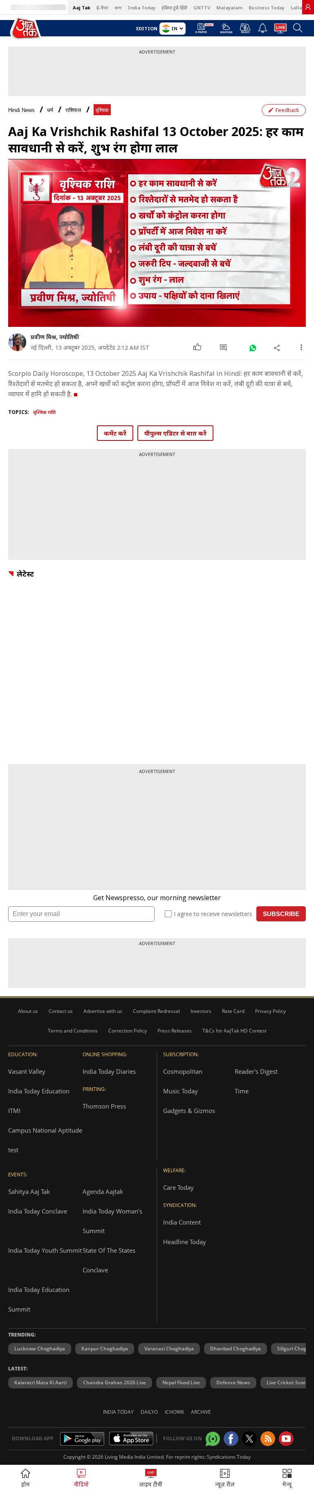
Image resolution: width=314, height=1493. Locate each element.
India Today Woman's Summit (112, 1221)
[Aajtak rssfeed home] (267, 1438)
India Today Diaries (109, 1071)
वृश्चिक (102, 110)
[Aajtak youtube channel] (286, 1438)
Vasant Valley (26, 1071)
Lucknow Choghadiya (39, 1348)
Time (242, 1091)
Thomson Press (104, 1106)
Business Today (267, 7)
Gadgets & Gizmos (189, 1110)
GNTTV (201, 7)
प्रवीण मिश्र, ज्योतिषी (55, 337)
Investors (201, 1011)
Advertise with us (102, 1011)
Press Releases (174, 1030)
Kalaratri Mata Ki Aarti (40, 1382)
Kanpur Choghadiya (104, 1348)
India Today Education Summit (39, 1299)
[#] (252, 347)
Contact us (61, 1011)
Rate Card (233, 1011)
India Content (182, 1222)
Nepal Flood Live (181, 1382)
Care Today (178, 1187)
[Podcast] (245, 28)
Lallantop (302, 7)
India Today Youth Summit (45, 1250)
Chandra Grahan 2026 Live (114, 1382)
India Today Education (39, 1091)
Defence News (233, 1382)
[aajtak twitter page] (249, 1438)
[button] (287, 1479)
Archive (201, 1411)
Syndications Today (229, 1456)
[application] (157, 243)
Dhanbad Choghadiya (235, 1348)
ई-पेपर (102, 7)
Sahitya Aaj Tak (29, 1191)
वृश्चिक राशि (44, 412)
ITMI (14, 1110)
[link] (308, 7)
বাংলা (117, 7)
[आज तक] (26, 28)
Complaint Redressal (156, 1011)
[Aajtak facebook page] (231, 1438)
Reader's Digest (256, 1071)
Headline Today (184, 1242)
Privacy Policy (270, 1011)
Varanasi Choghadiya (169, 1348)
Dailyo (149, 1411)
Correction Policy (127, 1030)
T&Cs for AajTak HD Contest (234, 1030)
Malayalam (229, 7)
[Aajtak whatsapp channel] (213, 1439)
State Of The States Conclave (109, 1260)
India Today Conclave (37, 1211)
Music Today (180, 1091)
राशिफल (73, 110)
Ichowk (174, 1411)
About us (28, 1011)
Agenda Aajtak (103, 1191)
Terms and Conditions (73, 1030)
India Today (141, 7)
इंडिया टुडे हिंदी (174, 7)
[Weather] (226, 31)
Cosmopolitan (182, 1071)
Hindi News (21, 110)
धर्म (50, 110)
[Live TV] (280, 31)
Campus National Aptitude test (45, 1140)
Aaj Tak (81, 7)
